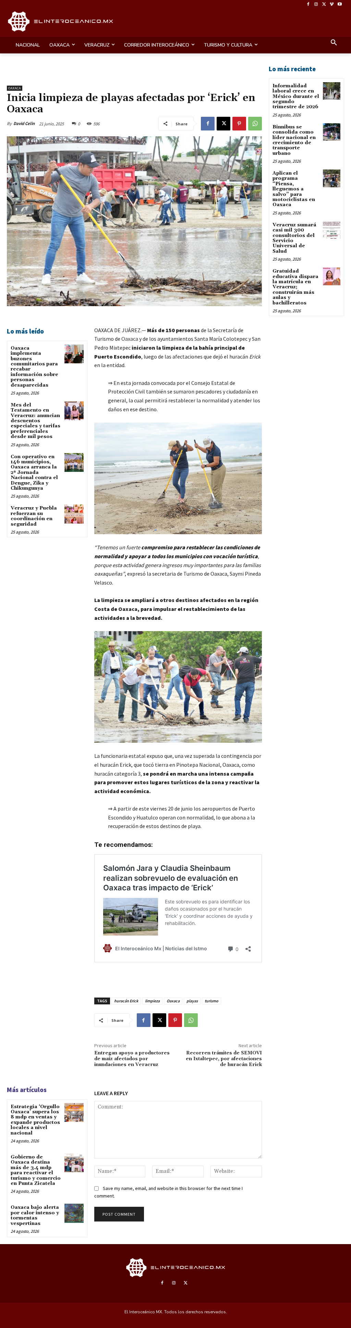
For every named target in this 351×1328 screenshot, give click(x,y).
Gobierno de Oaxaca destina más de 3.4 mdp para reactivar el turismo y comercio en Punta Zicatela (36, 1170)
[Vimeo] (332, 5)
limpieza (152, 1000)
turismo (211, 1000)
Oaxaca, (129, 608)
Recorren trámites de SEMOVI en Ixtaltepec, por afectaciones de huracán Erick (224, 1059)
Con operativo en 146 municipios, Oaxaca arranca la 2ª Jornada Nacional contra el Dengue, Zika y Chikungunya (34, 472)
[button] (334, 43)
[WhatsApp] (255, 123)
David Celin (24, 123)
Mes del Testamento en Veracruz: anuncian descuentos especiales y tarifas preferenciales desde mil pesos (35, 421)
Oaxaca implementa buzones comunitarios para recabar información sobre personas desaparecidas (34, 366)
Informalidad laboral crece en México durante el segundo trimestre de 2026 (296, 96)
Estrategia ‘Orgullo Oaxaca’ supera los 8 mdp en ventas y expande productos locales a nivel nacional (35, 1120)
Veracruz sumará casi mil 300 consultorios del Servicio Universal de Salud (294, 238)
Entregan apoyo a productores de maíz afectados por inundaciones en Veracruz (132, 1059)
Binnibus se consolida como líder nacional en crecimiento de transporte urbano (294, 140)
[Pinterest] (239, 123)
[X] (324, 5)
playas (192, 1000)
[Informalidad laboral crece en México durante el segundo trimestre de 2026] (331, 91)
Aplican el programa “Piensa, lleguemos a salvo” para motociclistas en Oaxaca (294, 189)
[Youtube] (339, 5)
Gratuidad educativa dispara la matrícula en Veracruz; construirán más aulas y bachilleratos (295, 287)
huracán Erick (126, 1000)
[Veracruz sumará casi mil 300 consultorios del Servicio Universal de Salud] (331, 230)
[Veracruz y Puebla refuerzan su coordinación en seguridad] (73, 513)
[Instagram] (316, 5)
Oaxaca (14, 88)
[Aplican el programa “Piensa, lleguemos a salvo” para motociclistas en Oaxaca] (331, 178)
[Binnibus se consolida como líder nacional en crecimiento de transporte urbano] (331, 132)
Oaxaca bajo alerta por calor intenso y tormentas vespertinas (35, 1215)
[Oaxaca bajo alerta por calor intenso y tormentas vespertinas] (73, 1213)
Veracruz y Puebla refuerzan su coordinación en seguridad (34, 516)
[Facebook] (308, 5)
